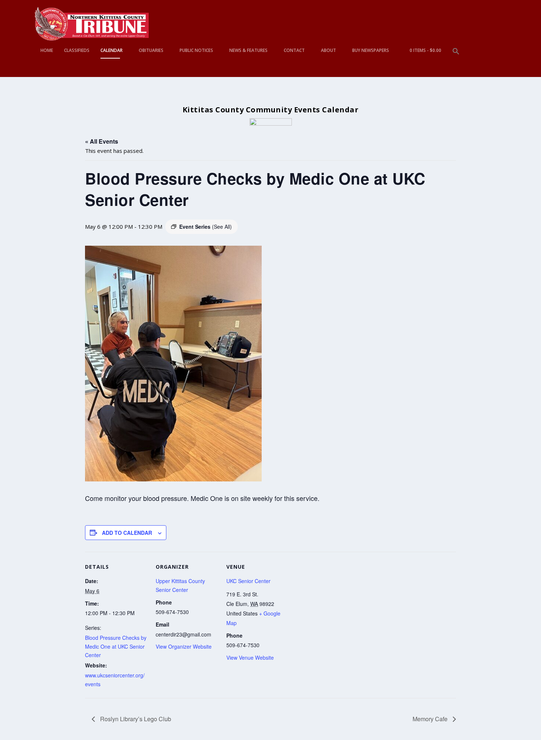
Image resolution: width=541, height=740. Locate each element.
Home (46, 50)
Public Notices (196, 50)
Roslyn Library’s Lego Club (135, 719)
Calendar (111, 50)
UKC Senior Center (248, 581)
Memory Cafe (431, 719)
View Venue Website (250, 657)
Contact (294, 50)
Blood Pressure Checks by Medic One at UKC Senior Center (115, 646)
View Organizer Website (184, 646)
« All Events (101, 141)
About (328, 50)
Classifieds (76, 50)
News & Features (248, 50)
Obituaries (151, 50)
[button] (456, 62)
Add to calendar (127, 532)
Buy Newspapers (370, 50)
